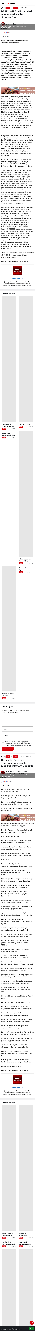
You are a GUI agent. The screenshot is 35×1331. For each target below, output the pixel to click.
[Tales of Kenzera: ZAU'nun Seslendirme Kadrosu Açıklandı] (9, 632)
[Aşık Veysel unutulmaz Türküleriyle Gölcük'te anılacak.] (26, 1172)
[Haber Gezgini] (10, 3)
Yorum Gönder (7, 749)
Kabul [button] (31, 1328)
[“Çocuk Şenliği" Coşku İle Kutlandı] (9, 363)
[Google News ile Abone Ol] (7, 32)
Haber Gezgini (10, 23)
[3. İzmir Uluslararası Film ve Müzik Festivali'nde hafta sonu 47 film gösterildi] (26, 497)
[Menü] (2, 3)
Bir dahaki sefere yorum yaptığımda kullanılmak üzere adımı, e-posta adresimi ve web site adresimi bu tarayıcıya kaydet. (18, 743)
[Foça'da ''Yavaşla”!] (26, 363)
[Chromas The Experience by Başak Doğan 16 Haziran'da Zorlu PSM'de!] (26, 632)
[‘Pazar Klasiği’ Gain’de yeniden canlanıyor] (26, 1243)
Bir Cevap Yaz (8, 707)
